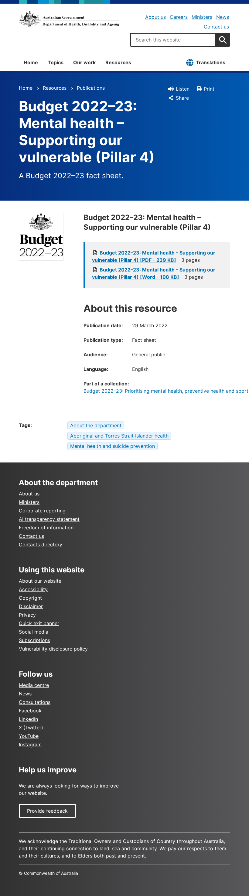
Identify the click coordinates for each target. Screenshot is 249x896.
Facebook (30, 711)
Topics (55, 62)
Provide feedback (47, 811)
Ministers (202, 17)
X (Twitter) (31, 727)
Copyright (30, 598)
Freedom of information (46, 528)
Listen (182, 89)
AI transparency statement (49, 519)
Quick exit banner (39, 623)
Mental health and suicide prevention (112, 446)
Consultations (34, 702)
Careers (179, 17)
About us (155, 17)
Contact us (216, 27)
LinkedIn (28, 719)
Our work (84, 62)
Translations (210, 62)
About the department (95, 425)
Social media (33, 632)
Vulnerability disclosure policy (53, 649)
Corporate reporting (42, 511)
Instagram (30, 744)
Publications (91, 88)
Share (182, 98)
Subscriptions (34, 640)
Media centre (34, 685)
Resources (118, 62)
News (222, 17)
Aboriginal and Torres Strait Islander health (119, 436)
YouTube (29, 736)
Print (209, 89)
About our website (40, 581)
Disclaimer (31, 606)
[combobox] (173, 40)
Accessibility (33, 589)
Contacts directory (40, 544)
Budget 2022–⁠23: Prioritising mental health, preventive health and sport (166, 391)
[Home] (69, 19)
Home (31, 62)
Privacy (27, 615)
